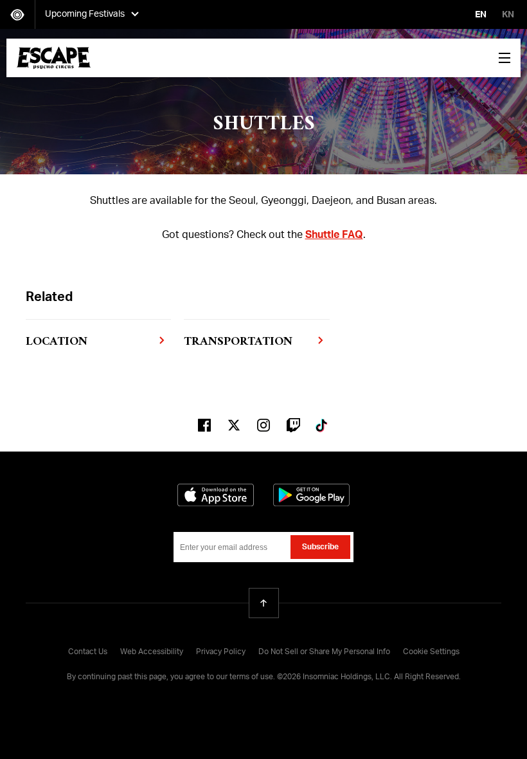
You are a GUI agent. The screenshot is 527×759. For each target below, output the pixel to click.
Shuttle (322, 235)
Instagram (263, 425)
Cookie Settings (431, 652)
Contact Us (87, 652)
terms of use (251, 677)
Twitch (293, 425)
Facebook (204, 425)
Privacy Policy (221, 652)
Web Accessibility (151, 652)
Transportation (238, 341)
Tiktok (323, 425)
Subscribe (320, 547)
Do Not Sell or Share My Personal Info (324, 652)
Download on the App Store (215, 495)
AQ (355, 235)
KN (508, 14)
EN (481, 14)
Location (56, 341)
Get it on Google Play (311, 495)
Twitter (234, 425)
